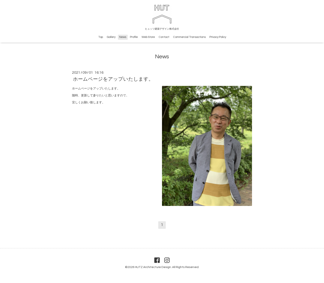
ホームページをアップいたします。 (113, 79)
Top (100, 37)
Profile (134, 37)
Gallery (111, 37)
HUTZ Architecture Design (153, 267)
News (122, 37)
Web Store (148, 37)
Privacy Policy (217, 37)
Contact (164, 37)
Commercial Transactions (189, 37)
